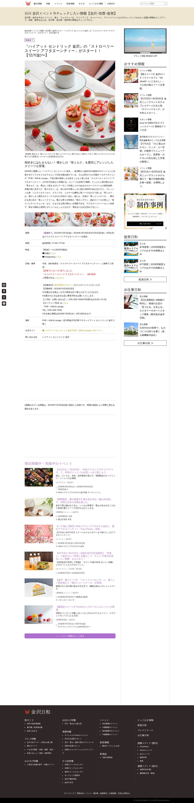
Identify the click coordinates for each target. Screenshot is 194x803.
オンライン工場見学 (72, 775)
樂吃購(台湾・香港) (147, 773)
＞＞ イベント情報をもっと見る (70, 636)
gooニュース (145, 754)
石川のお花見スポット (73, 739)
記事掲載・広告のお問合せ (119, 793)
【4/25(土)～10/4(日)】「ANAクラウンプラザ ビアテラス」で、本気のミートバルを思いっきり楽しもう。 (84, 471)
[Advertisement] (47, 435)
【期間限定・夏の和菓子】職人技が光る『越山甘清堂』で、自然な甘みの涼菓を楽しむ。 (84, 500)
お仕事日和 (143, 735)
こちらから (59, 277)
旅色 (141, 761)
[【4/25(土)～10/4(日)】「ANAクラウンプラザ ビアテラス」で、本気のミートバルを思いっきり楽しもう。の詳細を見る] (39, 477)
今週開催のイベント (110, 727)
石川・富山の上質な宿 (73, 724)
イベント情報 (38, 31)
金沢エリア (57, 31)
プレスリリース (145, 730)
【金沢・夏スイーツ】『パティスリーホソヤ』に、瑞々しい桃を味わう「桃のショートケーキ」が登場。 (85, 581)
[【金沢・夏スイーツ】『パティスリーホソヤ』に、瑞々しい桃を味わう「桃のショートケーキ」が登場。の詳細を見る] (39, 587)
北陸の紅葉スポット (72, 746)
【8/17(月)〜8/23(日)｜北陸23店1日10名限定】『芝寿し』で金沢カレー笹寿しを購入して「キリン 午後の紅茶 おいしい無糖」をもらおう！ (84, 556)
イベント (58, 3)
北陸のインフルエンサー (74, 765)
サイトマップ (69, 793)
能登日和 (142, 725)
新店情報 (70, 3)
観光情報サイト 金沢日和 (28, 3)
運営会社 (80, 793)
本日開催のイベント (110, 724)
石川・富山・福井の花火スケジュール (79, 742)
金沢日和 (28, 31)
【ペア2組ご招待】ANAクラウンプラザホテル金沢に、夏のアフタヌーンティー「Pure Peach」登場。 (85, 527)
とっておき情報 (96, 3)
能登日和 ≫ (145, 279)
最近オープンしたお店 (110, 746)
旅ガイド (29, 720)
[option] (145, 211)
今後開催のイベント (110, 734)
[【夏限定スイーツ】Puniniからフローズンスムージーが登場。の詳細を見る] (39, 614)
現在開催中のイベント (110, 731)
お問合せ (111, 3)
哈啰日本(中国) (145, 770)
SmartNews (144, 747)
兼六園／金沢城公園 (34, 727)
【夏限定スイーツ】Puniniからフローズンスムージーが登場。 (85, 608)
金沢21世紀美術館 (34, 724)
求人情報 (152, 307)
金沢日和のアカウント (64, 285)
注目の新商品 (107, 757)
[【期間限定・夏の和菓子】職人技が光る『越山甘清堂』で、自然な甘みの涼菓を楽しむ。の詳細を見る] (39, 507)
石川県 (48, 31)
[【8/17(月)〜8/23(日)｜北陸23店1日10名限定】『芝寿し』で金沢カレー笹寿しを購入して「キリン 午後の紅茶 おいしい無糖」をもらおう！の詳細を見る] (39, 561)
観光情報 (38, 3)
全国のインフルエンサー (74, 768)
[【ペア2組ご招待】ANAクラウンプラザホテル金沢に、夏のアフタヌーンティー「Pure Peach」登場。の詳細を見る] (39, 534)
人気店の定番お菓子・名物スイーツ (40, 765)
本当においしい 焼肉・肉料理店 (39, 753)
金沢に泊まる (32, 731)
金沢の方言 (69, 782)
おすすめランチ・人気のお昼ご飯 (40, 742)
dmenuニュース (146, 750)
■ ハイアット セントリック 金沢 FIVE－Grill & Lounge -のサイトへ (72, 330)
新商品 (103, 754)
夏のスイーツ (32, 746)
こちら (53, 253)
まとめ (82, 3)
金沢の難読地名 (71, 779)
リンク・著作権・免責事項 (96, 793)
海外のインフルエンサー (74, 772)
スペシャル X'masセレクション (76, 735)
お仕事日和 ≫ (145, 343)
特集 (48, 3)
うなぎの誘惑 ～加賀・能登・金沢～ (41, 750)
